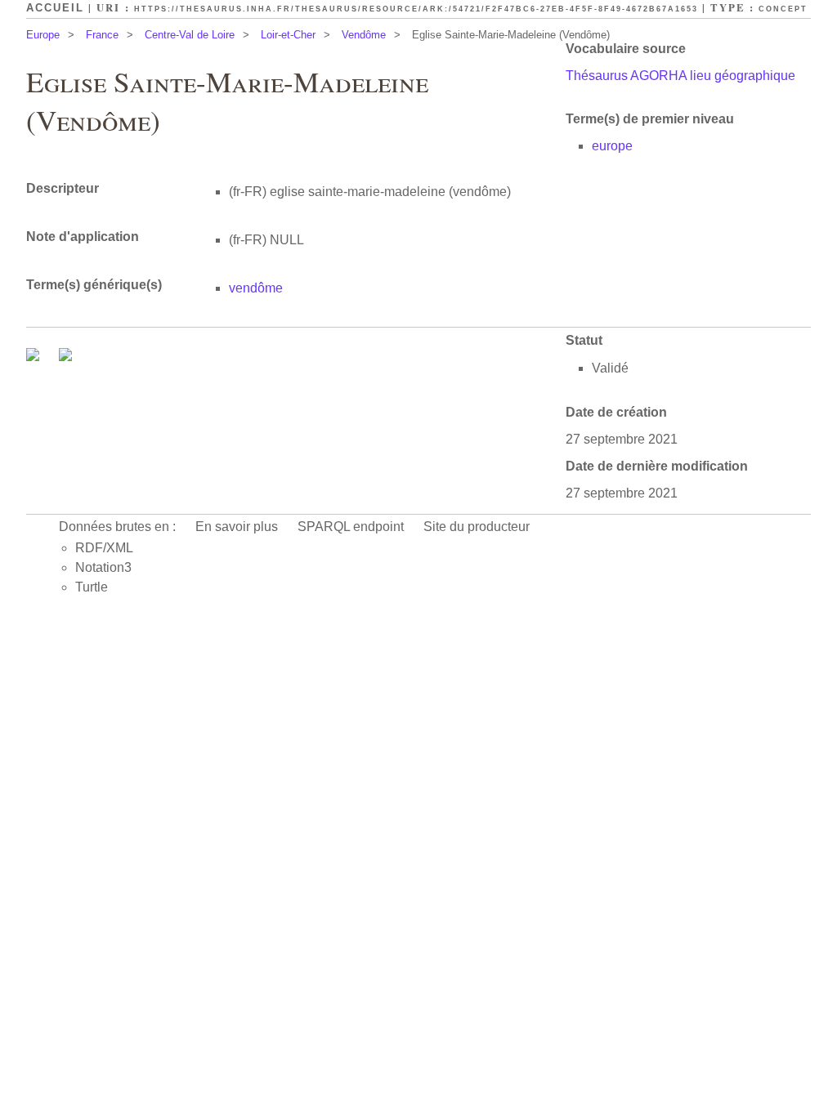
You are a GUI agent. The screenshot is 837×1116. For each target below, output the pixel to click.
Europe (43, 35)
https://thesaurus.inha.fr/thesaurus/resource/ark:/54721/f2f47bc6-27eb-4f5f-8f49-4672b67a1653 (416, 9)
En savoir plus (236, 526)
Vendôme (364, 35)
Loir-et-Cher (288, 35)
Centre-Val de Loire (190, 35)
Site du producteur (476, 526)
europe (612, 146)
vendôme (256, 288)
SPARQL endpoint (351, 526)
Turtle (91, 587)
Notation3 (103, 567)
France (102, 35)
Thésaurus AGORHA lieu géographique (680, 76)
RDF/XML (104, 548)
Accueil (55, 8)
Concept (783, 9)
